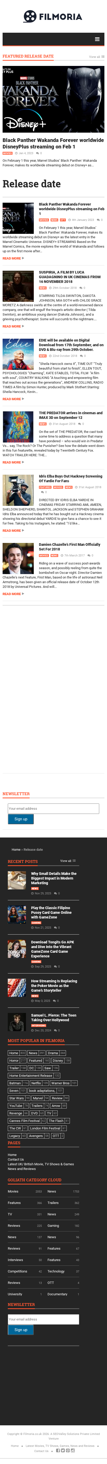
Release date (32, 183)
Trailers (53, 1202)
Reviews (14, 1225)
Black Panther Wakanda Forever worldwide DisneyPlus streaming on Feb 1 (53, 143)
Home (16, 850)
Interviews (39, 1025)
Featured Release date (28, 56)
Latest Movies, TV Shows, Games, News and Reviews (60, 1446)
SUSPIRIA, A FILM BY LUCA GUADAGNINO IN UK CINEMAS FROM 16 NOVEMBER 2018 (70, 277)
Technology (56, 1271)
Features (45, 487)
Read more (12, 258)
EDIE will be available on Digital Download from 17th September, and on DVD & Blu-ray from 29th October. (71, 345)
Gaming (36, 923)
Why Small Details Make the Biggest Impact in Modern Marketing (54, 878)
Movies (7, 153)
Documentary (57, 1294)
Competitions (17, 1271)
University (15, 1294)
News (54, 220)
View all (94, 57)
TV (10, 1214)
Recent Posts (23, 862)
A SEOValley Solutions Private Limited (75, 1434)
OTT (63, 220)
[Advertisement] (47, 689)
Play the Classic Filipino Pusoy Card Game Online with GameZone (51, 912)
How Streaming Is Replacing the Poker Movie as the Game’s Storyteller (54, 985)
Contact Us (16, 1159)
